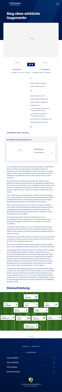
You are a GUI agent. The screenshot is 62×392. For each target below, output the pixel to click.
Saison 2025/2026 (12, 362)
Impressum (25, 346)
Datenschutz (35, 346)
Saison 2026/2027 (12, 358)
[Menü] (57, 4)
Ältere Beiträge (12, 367)
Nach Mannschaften (13, 372)
